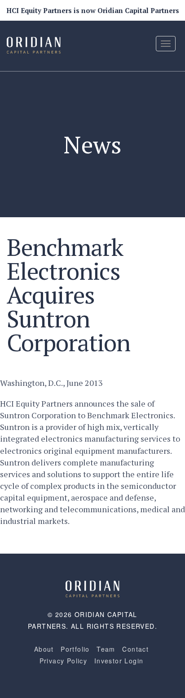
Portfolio (75, 648)
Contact (135, 648)
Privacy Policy (64, 660)
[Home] (92, 587)
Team (106, 648)
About (44, 648)
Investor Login (119, 660)
